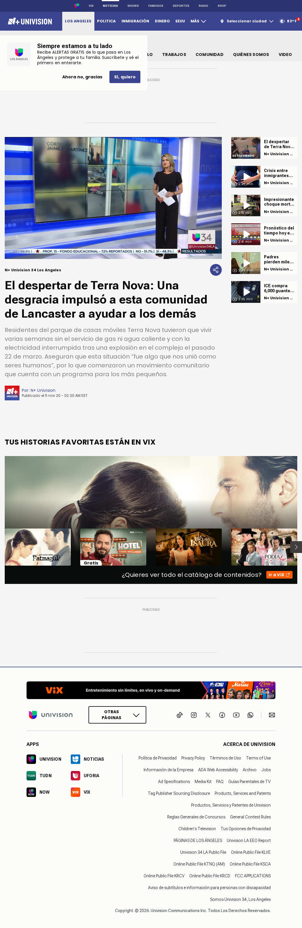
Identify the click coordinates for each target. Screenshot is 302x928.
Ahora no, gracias (82, 77)
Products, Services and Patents (243, 793)
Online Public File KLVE (251, 852)
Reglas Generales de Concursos (196, 817)
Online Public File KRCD (209, 875)
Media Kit (203, 781)
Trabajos (174, 54)
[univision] (29, 21)
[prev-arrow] (1, 547)
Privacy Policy (193, 758)
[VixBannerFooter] (151, 690)
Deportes (181, 5)
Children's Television (197, 828)
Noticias (110, 5)
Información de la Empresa (168, 769)
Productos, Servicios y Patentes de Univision (231, 805)
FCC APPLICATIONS (253, 875)
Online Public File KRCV (164, 875)
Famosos (155, 5)
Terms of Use (258, 758)
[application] (113, 198)
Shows (133, 5)
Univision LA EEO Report (249, 840)
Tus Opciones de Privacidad (246, 828)
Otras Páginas (111, 715)
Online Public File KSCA (250, 864)
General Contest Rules (250, 817)
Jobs (266, 769)
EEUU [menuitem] (180, 21)
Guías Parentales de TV (249, 781)
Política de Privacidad (158, 758)
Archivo (250, 769)
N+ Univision (43, 390)
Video (285, 54)
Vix (91, 5)
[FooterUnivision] (51, 715)
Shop (222, 5)
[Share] (216, 270)
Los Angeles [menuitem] (78, 21)
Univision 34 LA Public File (203, 852)
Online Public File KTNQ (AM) (199, 864)
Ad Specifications (174, 781)
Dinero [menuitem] (162, 21)
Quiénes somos (251, 54)
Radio (203, 5)
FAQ (220, 781)
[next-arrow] (296, 547)
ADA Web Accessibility (218, 769)
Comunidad (210, 54)
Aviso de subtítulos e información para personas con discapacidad (209, 887)
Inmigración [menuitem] (135, 21)
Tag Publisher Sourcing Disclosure (179, 793)
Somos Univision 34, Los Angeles (240, 899)
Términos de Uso (225, 758)
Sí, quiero (125, 77)
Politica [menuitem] (106, 21)
